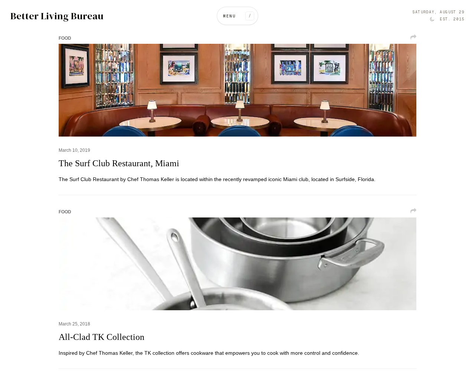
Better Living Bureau (57, 16)
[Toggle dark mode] (432, 19)
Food (65, 38)
